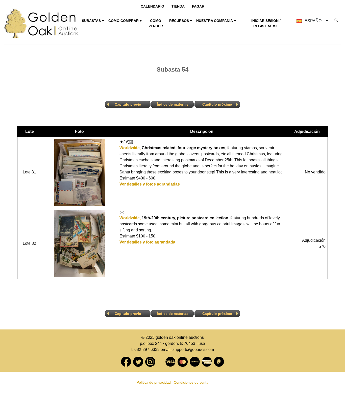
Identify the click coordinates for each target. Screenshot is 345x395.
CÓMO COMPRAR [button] (123, 21)
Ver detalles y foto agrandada (147, 242)
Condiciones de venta (191, 382)
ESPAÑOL (314, 21)
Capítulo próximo (217, 104)
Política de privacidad (154, 382)
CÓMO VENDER (156, 23)
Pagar (198, 6)
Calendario (152, 6)
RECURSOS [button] (179, 21)
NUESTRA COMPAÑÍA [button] (214, 21)
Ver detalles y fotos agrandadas (149, 184)
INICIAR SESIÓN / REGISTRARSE (266, 23)
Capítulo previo (128, 104)
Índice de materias (172, 104)
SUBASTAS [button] (91, 21)
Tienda (178, 6)
